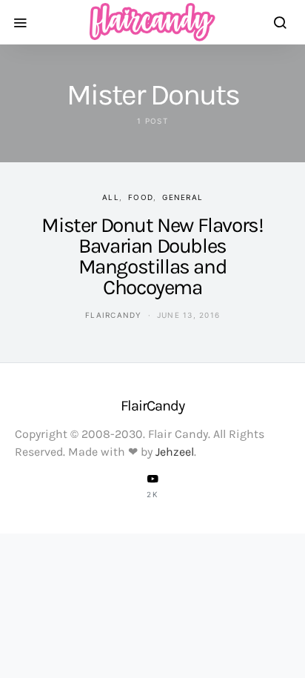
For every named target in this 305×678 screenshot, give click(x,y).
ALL (110, 197)
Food (140, 197)
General (182, 197)
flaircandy (113, 314)
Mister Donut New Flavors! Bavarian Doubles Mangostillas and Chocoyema (152, 256)
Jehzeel (174, 452)
